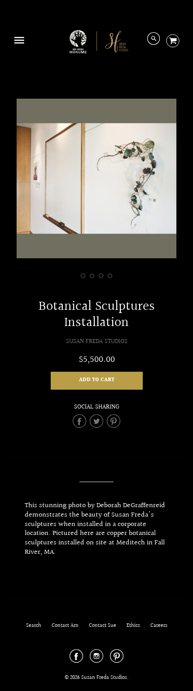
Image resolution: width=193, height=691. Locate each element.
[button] (97, 381)
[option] (96, 178)
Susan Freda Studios (96, 341)
